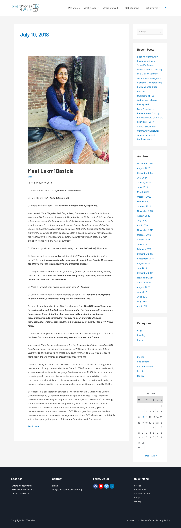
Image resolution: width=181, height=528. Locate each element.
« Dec (146, 455)
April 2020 (142, 225)
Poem (140, 340)
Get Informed (132, 8)
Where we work (110, 8)
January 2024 (144, 182)
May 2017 (142, 301)
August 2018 (143, 263)
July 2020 (142, 220)
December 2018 (145, 254)
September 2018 (145, 258)
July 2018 (142, 268)
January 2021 (144, 206)
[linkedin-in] (112, 486)
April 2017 (142, 306)
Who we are (74, 8)
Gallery (140, 376)
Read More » (34, 426)
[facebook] (96, 486)
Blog (30, 176)
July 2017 (142, 292)
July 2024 (142, 177)
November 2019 (145, 230)
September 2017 (145, 282)
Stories (140, 357)
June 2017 (142, 296)
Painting (141, 335)
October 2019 (144, 235)
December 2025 (145, 163)
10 (143, 417)
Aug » (154, 455)
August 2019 (143, 239)
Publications (143, 361)
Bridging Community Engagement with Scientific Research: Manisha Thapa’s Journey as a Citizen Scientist (149, 65)
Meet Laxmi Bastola (51, 171)
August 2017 (143, 287)
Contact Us (133, 520)
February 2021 (144, 201)
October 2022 (144, 196)
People (140, 371)
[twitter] (107, 486)
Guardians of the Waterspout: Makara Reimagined (147, 100)
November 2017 (145, 277)
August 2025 (143, 168)
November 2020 (145, 211)
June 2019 (142, 244)
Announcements (145, 366)
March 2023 (143, 192)
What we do (90, 8)
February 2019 (144, 249)
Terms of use (147, 520)
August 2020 (143, 215)
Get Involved (151, 8)
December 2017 (145, 273)
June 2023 (142, 187)
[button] (166, 7)
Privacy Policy (163, 520)
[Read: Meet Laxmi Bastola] (68, 110)
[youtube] (101, 486)
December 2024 (145, 173)
